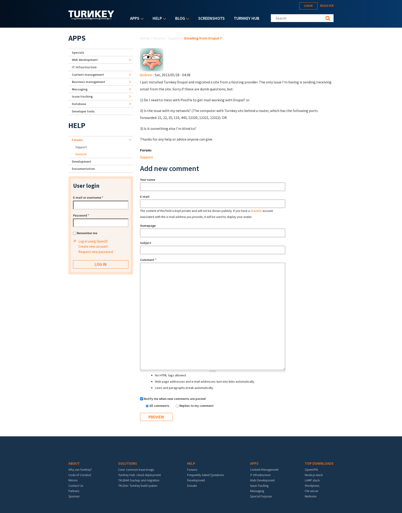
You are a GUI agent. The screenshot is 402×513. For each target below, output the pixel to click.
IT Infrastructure (84, 67)
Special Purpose (261, 496)
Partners (73, 491)
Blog (179, 19)
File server (311, 491)
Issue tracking (82, 96)
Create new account (93, 246)
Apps (133, 19)
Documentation (83, 169)
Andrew (146, 74)
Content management (88, 74)
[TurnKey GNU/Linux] (91, 18)
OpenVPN (311, 469)
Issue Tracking (259, 485)
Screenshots (211, 18)
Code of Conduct (79, 475)
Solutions (127, 463)
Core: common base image (136, 469)
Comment (148, 260)
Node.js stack (314, 475)
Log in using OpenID (93, 241)
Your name (147, 179)
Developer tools (83, 111)
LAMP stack (312, 480)
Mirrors (72, 480)
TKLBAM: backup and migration (138, 480)
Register (327, 6)
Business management (88, 82)
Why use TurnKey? (80, 469)
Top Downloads (319, 463)
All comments (159, 406)
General (80, 154)
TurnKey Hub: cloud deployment (139, 475)
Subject (145, 243)
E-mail (144, 196)
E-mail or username (88, 197)
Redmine (310, 496)
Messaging (79, 89)
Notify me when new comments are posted (175, 399)
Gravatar (256, 211)
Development (81, 161)
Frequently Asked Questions (205, 475)
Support (174, 38)
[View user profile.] (151, 59)
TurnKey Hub (246, 18)
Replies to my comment (196, 406)
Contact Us (75, 485)
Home (144, 38)
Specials (78, 52)
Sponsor (74, 496)
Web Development (262, 480)
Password (81, 215)
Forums (158, 38)
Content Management (264, 469)
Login (308, 6)
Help (156, 19)
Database (79, 104)
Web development (85, 60)
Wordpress (312, 485)
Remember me (87, 233)
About (74, 463)
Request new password (95, 252)
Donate (192, 485)
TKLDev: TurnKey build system (137, 485)
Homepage (148, 225)
